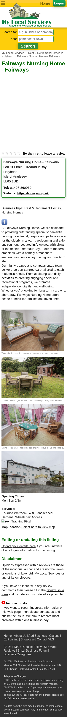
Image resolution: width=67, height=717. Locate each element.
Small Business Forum (32, 650)
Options (54, 635)
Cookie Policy (32, 646)
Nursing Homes (12, 212)
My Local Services (42, 661)
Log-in (59, 3)
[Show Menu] (3, 3)
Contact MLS (45, 639)
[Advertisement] (33, 108)
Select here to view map (38, 527)
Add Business (37, 635)
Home (45, 3)
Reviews (9, 650)
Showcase (28, 639)
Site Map (50, 646)
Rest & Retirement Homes (42, 208)
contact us (46, 612)
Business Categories (17, 654)
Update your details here (18, 546)
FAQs (7, 646)
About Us (20, 635)
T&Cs (17, 646)
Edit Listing (11, 639)
